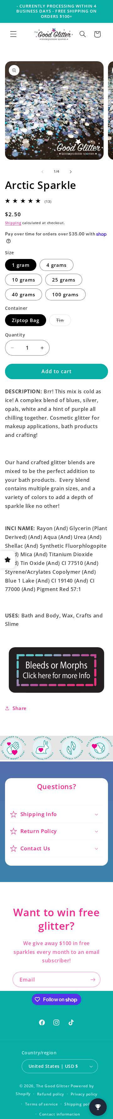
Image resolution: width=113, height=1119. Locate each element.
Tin (63, 321)
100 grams (65, 294)
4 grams (56, 265)
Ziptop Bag (26, 320)
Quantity (15, 335)
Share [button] (20, 708)
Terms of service (41, 1104)
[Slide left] (42, 172)
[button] (13, 34)
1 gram (21, 265)
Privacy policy (84, 1094)
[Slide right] (71, 172)
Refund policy (50, 1094)
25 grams (63, 280)
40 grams (23, 294)
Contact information (59, 1114)
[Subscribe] (93, 979)
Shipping (13, 223)
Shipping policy (79, 1104)
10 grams (23, 280)
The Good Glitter (53, 1086)
